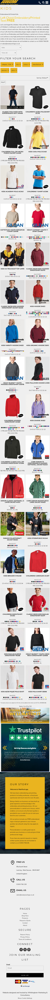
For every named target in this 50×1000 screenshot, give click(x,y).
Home (25, 913)
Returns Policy (25, 935)
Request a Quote (25, 921)
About (25, 925)
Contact (25, 923)
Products (25, 918)
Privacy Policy (25, 937)
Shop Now (25, 916)
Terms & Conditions (25, 939)
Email (8, 965)
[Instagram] (29, 949)
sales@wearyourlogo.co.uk (11, 44)
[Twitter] (25, 949)
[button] (43, 2)
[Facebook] (21, 949)
